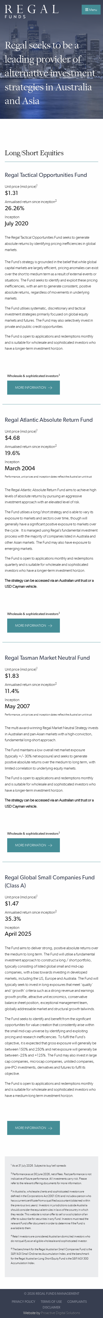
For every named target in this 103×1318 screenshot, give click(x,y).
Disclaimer (51, 1307)
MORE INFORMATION (31, 388)
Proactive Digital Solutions (60, 1313)
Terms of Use (51, 1301)
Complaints (77, 1301)
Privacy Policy (23, 1301)
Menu (92, 10)
